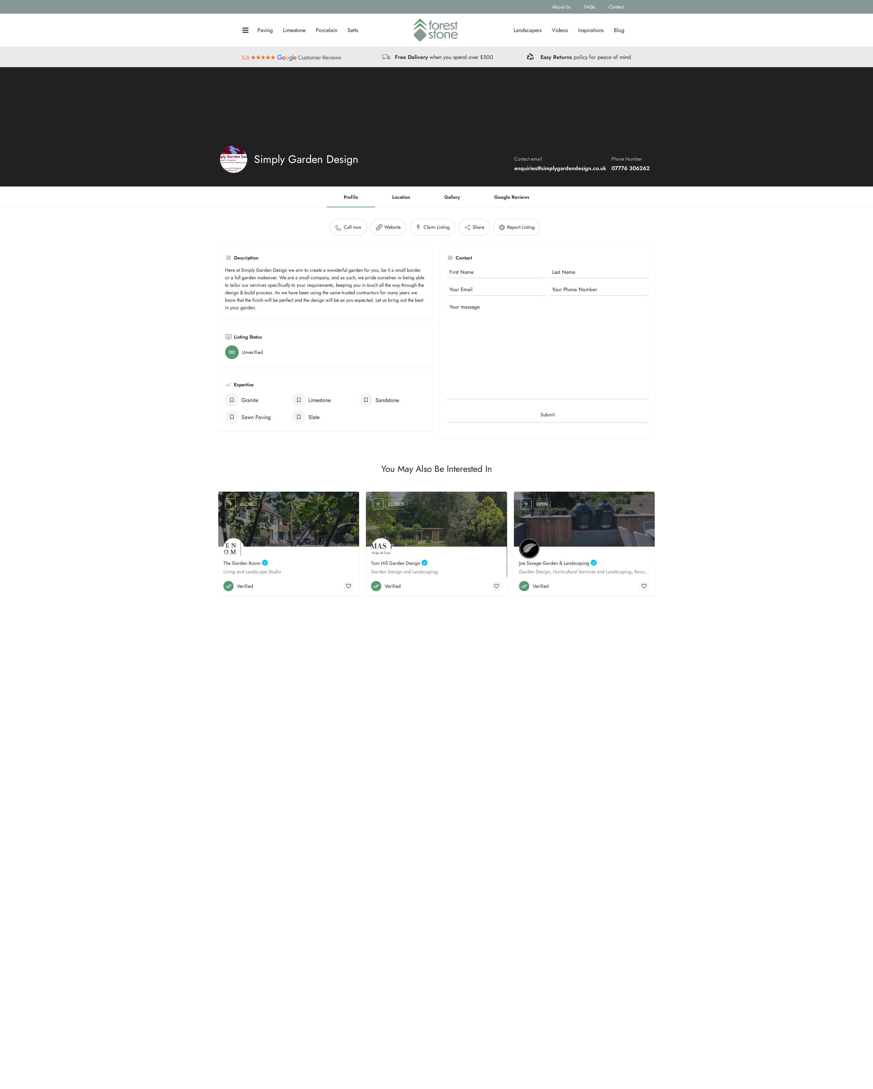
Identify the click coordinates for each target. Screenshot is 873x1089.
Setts (352, 30)
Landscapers (528, 30)
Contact (616, 6)
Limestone (294, 30)
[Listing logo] (233, 159)
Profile (351, 197)
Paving (265, 30)
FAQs (589, 6)
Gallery (452, 197)
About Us (561, 6)
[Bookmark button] (348, 586)
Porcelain (326, 30)
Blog (619, 30)
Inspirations (591, 30)
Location (401, 197)
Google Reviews (511, 197)
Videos (560, 30)
